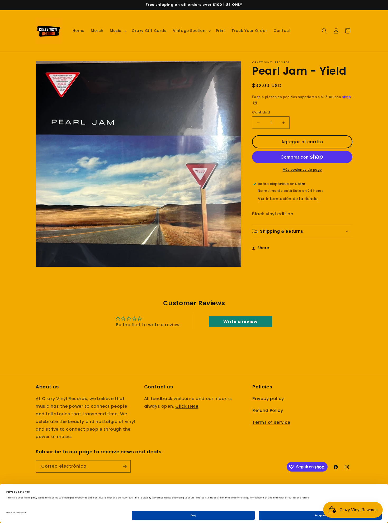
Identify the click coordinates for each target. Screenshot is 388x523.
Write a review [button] (240, 321)
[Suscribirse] (124, 466)
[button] (118, 30)
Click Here (186, 406)
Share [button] (263, 247)
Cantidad (261, 112)
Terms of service (271, 422)
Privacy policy (268, 399)
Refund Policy (267, 411)
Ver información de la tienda (288, 198)
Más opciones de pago (302, 169)
